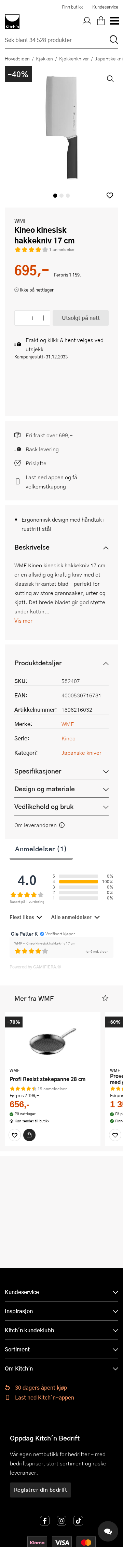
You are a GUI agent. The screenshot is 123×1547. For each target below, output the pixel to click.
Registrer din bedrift (40, 1489)
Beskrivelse (32, 547)
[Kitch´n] (12, 21)
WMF (20, 221)
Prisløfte (36, 463)
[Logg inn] (87, 21)
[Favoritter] (15, 1135)
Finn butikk (72, 7)
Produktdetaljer (38, 663)
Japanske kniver (81, 752)
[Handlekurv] (100, 21)
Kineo (69, 738)
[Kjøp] (29, 1135)
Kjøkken (44, 58)
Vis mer (23, 620)
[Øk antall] (44, 318)
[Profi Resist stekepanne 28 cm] (53, 1040)
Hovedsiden (17, 58)
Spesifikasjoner (37, 771)
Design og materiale (44, 789)
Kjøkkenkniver (74, 58)
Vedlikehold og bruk (43, 806)
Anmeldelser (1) (41, 848)
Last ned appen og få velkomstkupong (51, 481)
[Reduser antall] (21, 318)
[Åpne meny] (114, 21)
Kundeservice (105, 7)
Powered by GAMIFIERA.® (35, 967)
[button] (110, 195)
